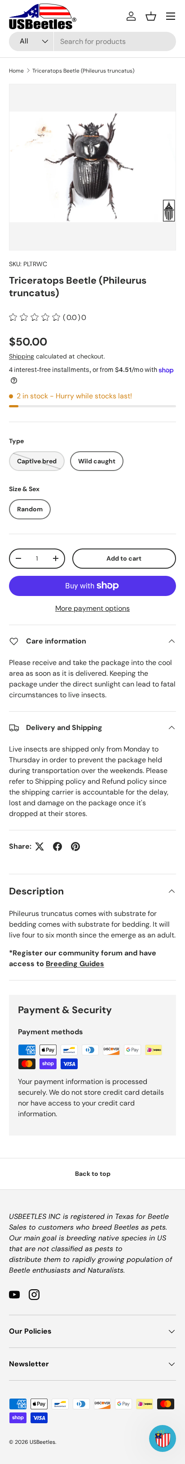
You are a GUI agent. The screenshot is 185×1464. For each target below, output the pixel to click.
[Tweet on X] (39, 846)
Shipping (21, 356)
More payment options (92, 608)
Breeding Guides (75, 963)
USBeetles (42, 1442)
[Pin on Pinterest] (75, 846)
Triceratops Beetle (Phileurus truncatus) (83, 70)
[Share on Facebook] (57, 846)
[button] (151, 16)
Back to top (92, 1174)
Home (16, 70)
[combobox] (92, 41)
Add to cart (123, 558)
